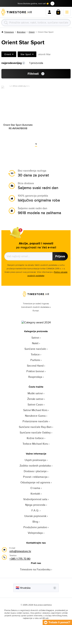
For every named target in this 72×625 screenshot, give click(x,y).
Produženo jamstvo (35, 527)
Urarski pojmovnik (35, 516)
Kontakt (35, 494)
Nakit (35, 343)
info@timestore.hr (20, 551)
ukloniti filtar (44, 54)
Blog (35, 522)
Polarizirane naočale (35, 421)
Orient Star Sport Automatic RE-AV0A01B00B (18, 126)
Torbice (35, 354)
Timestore (9, 32)
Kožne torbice (35, 438)
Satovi (35, 338)
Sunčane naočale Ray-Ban (35, 427)
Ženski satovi (35, 399)
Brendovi (21, 32)
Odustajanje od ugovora (35, 482)
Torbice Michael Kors (35, 444)
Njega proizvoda (35, 505)
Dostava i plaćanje (35, 471)
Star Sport (25, 54)
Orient (32, 32)
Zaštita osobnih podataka (35, 466)
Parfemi (35, 360)
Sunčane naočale (35, 349)
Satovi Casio (35, 404)
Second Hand (35, 366)
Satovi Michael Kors (35, 410)
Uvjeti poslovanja (35, 460)
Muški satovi (35, 393)
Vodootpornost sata (35, 499)
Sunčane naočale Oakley (35, 432)
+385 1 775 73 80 (19, 559)
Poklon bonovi (35, 371)
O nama (35, 488)
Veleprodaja (35, 533)
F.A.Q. (35, 510)
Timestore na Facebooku (35, 569)
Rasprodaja (35, 377)
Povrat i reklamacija (35, 477)
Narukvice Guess (35, 416)
